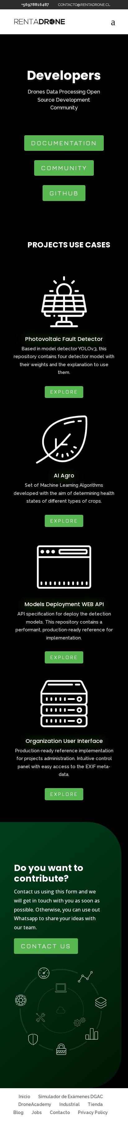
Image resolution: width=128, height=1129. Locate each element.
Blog (18, 1112)
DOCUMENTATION (64, 143)
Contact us (46, 946)
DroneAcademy (34, 1104)
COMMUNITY (64, 168)
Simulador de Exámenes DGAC (70, 1096)
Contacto (60, 1112)
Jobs (37, 1112)
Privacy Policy (93, 1112)
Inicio (24, 1096)
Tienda (95, 1104)
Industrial (69, 1104)
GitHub (64, 193)
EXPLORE (64, 392)
